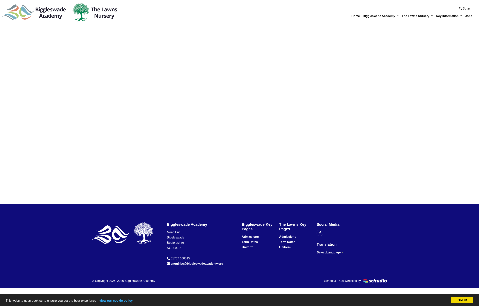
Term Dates (250, 242)
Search (467, 8)
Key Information (447, 16)
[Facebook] (320, 233)
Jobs (468, 16)
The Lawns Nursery (415, 16)
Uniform (247, 247)
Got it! (462, 300)
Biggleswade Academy (379, 16)
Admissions (250, 236)
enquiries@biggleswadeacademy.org (197, 263)
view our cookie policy (116, 300)
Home (355, 16)
